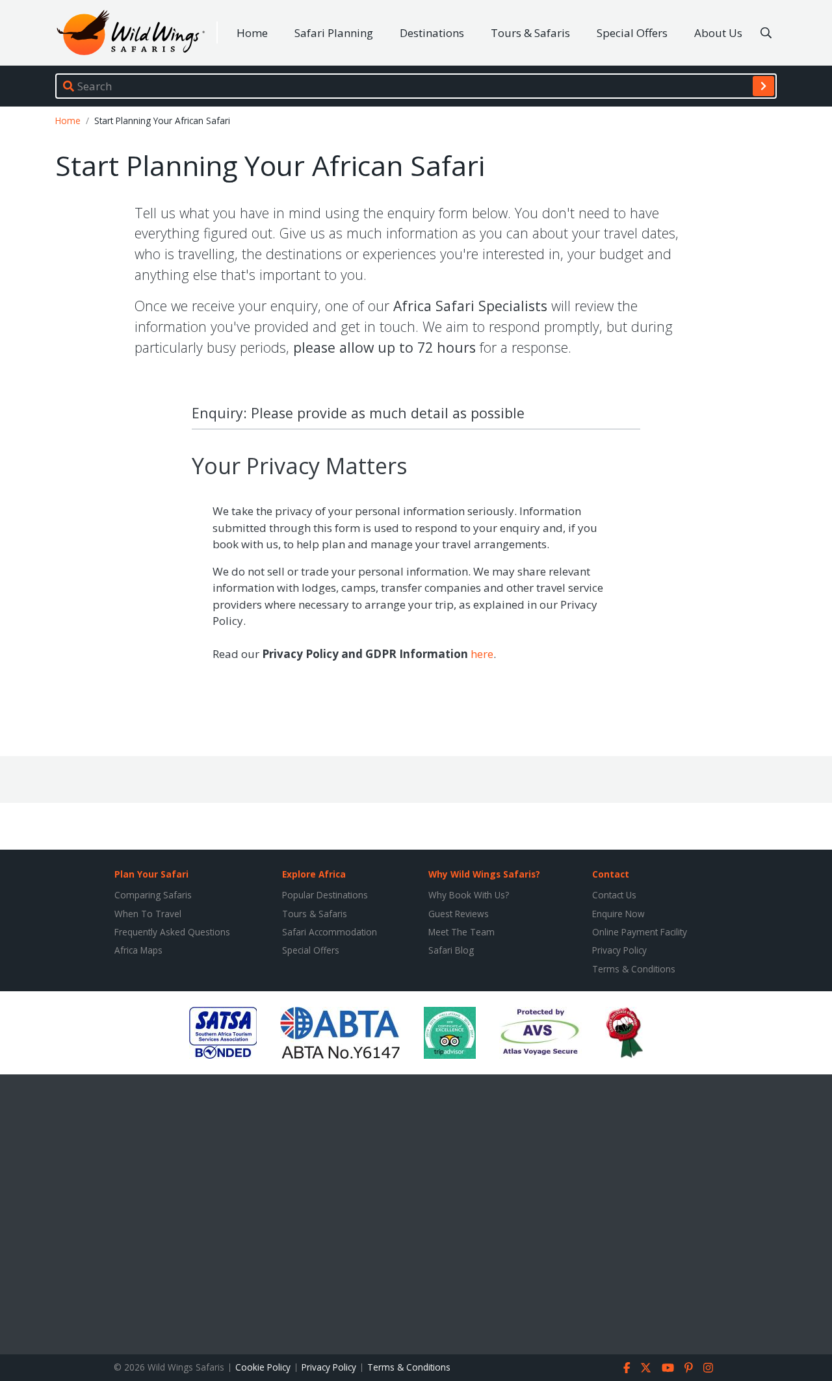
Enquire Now (618, 913)
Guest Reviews (458, 913)
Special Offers (632, 32)
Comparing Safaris (153, 895)
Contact (610, 874)
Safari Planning (333, 32)
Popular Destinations (325, 895)
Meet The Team (461, 932)
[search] (763, 85)
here (482, 653)
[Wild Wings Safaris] (130, 32)
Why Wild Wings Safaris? (484, 874)
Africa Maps (138, 950)
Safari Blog (451, 950)
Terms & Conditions (633, 969)
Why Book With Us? (468, 895)
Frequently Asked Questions (172, 932)
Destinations (432, 32)
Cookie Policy (263, 1367)
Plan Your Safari (151, 874)
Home (252, 32)
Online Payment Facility (639, 932)
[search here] (766, 33)
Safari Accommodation (329, 932)
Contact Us (614, 895)
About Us (718, 32)
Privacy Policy (619, 950)
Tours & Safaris (530, 32)
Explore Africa (314, 874)
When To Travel (147, 913)
